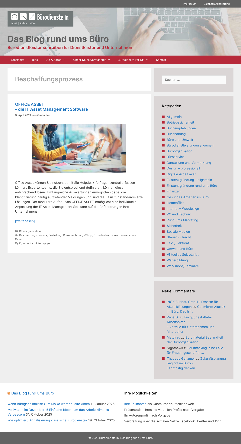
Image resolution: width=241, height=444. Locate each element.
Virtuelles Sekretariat (183, 254)
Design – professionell (183, 168)
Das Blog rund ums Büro (32, 393)
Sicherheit (174, 226)
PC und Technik (179, 214)
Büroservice (176, 157)
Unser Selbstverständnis (89, 60)
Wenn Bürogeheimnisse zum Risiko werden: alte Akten (49, 404)
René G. (173, 317)
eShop (88, 235)
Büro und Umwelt (180, 140)
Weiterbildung (177, 260)
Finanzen (174, 191)
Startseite (17, 60)
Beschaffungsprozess (33, 235)
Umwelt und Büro (180, 249)
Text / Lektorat (178, 243)
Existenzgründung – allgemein (189, 180)
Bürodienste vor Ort (131, 60)
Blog (35, 60)
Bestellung (55, 235)
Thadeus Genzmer (181, 358)
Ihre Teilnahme (135, 404)
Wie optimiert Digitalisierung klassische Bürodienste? (47, 420)
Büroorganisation (30, 231)
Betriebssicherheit (180, 122)
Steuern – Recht (179, 237)
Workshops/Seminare (183, 266)
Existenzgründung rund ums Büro (192, 186)
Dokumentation (72, 235)
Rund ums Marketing (182, 220)
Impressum (189, 3)
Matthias (173, 337)
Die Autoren (54, 60)
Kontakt (161, 60)
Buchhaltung (176, 134)
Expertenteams (103, 235)
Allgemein (174, 117)
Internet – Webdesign (183, 209)
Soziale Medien (178, 231)
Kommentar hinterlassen (34, 243)
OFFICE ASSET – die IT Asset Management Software (51, 107)
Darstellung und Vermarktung (189, 163)
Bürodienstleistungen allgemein (190, 145)
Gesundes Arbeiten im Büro (188, 197)
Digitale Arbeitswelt (181, 174)
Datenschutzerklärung (217, 3)
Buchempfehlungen (181, 128)
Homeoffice (175, 203)
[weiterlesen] (25, 221)
